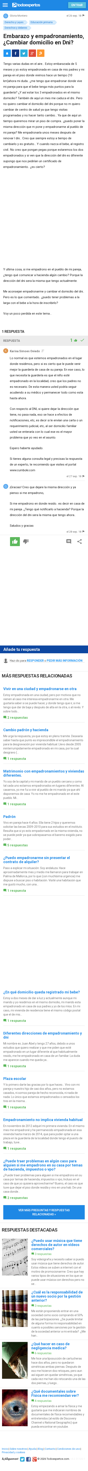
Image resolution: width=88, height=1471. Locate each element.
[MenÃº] (5, 5)
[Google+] (34, 1459)
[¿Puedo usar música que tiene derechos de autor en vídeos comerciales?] (44, 1262)
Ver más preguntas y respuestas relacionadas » (44, 1212)
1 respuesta (16, 759)
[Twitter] (22, 1459)
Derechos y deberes (16, 27)
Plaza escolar (14, 1078)
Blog (40, 1448)
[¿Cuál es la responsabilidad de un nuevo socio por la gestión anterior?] (44, 1313)
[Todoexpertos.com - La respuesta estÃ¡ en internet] (26, 4)
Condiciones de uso (68, 1448)
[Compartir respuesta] (80, 541)
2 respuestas (17, 718)
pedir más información (64, 660)
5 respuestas (17, 845)
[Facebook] (28, 1459)
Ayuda (32, 1448)
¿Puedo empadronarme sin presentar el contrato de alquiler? (36, 860)
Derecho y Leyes (14, 22)
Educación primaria (42, 22)
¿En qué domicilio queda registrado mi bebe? (41, 992)
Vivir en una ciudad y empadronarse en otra (40, 689)
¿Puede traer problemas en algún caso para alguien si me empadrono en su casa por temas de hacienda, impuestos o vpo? (42, 1165)
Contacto (50, 1448)
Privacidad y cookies (13, 1452)
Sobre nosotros (18, 1448)
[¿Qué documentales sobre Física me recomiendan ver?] (44, 1409)
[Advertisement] (44, 219)
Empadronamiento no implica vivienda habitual (43, 1120)
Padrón (9, 816)
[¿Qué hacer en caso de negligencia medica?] (44, 1363)
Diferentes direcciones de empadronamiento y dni (42, 1035)
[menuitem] (15, 53)
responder (35, 660)
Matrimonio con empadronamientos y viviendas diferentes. (43, 773)
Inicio (5, 1448)
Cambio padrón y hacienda (25, 730)
